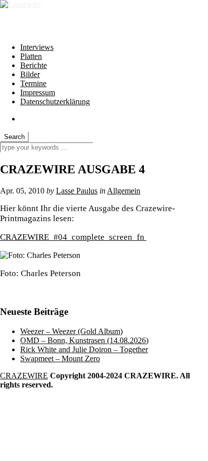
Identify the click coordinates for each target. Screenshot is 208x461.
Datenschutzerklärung (55, 101)
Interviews (37, 47)
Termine (33, 83)
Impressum (37, 92)
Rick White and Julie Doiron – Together (84, 349)
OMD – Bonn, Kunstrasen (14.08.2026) (84, 340)
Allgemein (123, 190)
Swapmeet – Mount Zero (60, 358)
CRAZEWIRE (24, 375)
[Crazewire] (20, 4)
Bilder (30, 74)
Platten (31, 56)
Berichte (33, 65)
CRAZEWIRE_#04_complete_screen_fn (73, 237)
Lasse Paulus (76, 190)
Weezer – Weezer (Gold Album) (71, 331)
